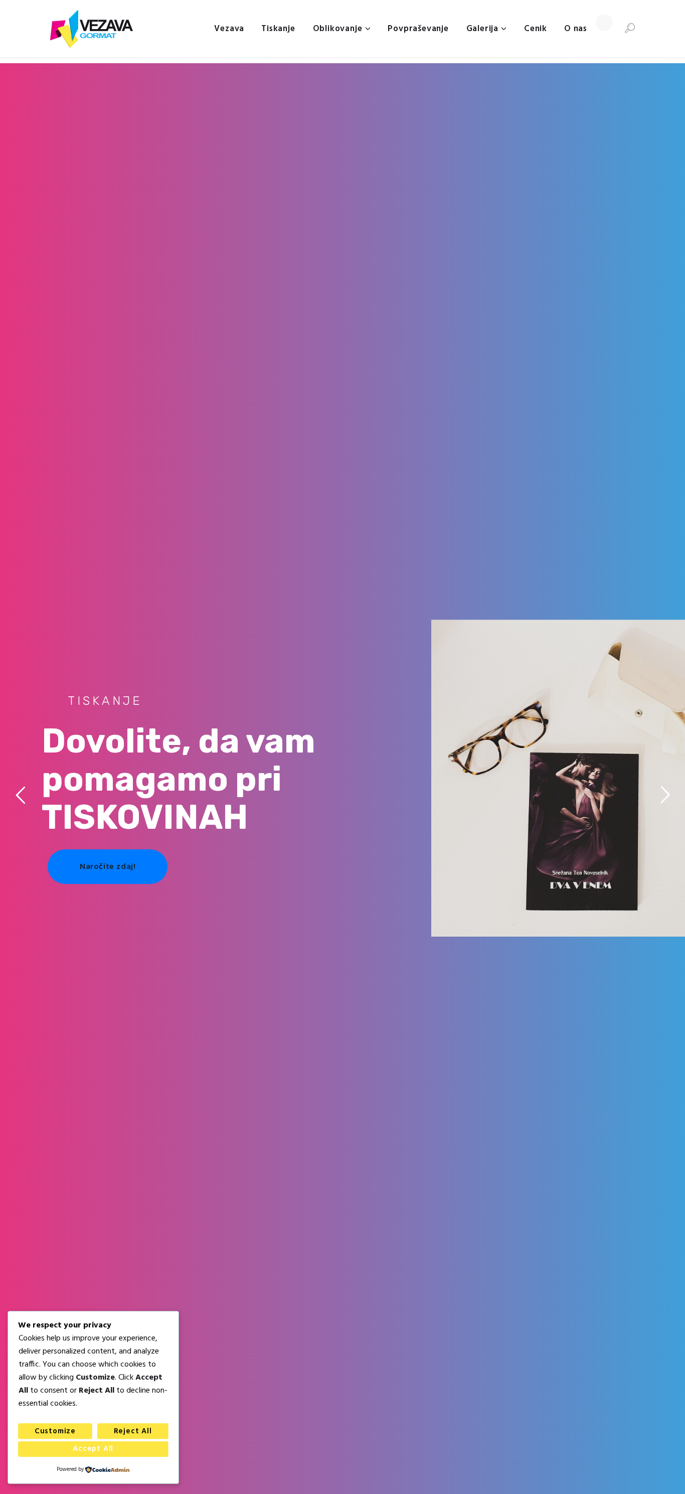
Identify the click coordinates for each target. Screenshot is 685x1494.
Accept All (93, 1449)
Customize (55, 1431)
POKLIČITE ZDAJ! (556, 877)
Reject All (133, 1431)
